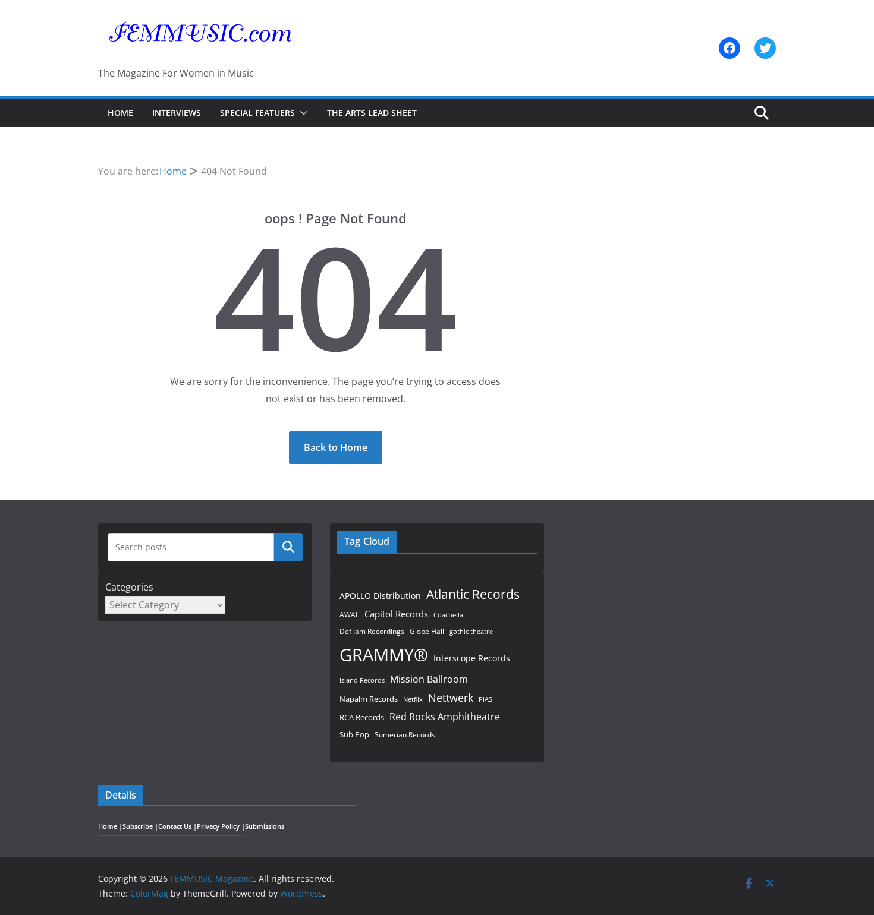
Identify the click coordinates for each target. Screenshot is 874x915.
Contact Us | (177, 826)
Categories (129, 587)
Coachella (448, 614)
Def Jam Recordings (371, 631)
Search (288, 547)
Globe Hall (427, 631)
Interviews (176, 112)
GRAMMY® (383, 655)
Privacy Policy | (221, 826)
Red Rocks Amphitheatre (444, 716)
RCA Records (361, 717)
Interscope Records (471, 658)
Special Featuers (257, 112)
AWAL (349, 614)
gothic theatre (471, 631)
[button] (301, 113)
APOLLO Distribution (380, 595)
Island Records (362, 680)
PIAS (485, 699)
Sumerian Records (405, 734)
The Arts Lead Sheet (372, 112)
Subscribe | (140, 826)
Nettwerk (450, 697)
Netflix (413, 699)
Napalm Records (368, 698)
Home (120, 112)
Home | (110, 826)
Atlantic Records (473, 593)
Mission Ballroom (429, 679)
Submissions (264, 826)
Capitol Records (396, 614)
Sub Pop (354, 735)
